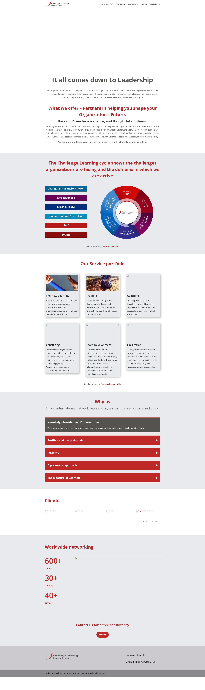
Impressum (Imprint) (135, 655)
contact (102, 634)
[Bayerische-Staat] (144, 510)
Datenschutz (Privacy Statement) (140, 662)
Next (157, 521)
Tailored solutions (110, 246)
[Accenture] (50, 510)
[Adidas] (79, 510)
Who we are (133, 4)
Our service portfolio (111, 384)
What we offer (107, 4)
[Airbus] (109, 510)
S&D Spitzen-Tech (85, 673)
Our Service (120, 4)
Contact (144, 4)
